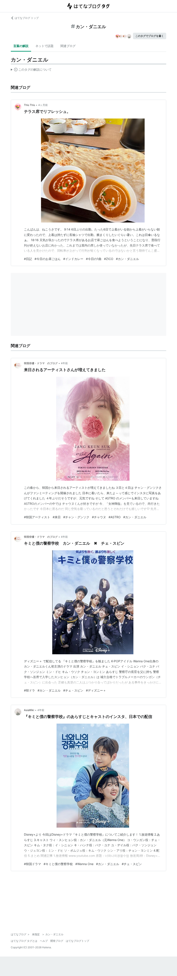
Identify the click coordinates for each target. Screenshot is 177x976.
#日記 (28, 259)
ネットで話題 (44, 46)
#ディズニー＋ (96, 690)
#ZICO (108, 259)
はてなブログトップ (77, 940)
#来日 (57, 517)
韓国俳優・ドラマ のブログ (41, 363)
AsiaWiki (29, 710)
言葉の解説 (20, 46)
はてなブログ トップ (27, 17)
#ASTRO (115, 517)
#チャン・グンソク (76, 517)
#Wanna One (84, 864)
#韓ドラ (29, 690)
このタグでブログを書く (149, 35)
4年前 (64, 363)
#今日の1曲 (93, 259)
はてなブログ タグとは (24, 940)
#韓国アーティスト (37, 517)
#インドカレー (73, 259)
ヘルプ (44, 940)
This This (29, 105)
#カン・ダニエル (127, 259)
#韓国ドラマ (32, 864)
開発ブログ (56, 940)
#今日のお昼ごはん (48, 259)
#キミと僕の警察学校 (58, 864)
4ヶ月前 (43, 105)
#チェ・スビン (73, 690)
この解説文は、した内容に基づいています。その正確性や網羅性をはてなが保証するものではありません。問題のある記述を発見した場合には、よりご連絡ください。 (31, 70)
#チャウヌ (99, 517)
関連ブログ (68, 46)
